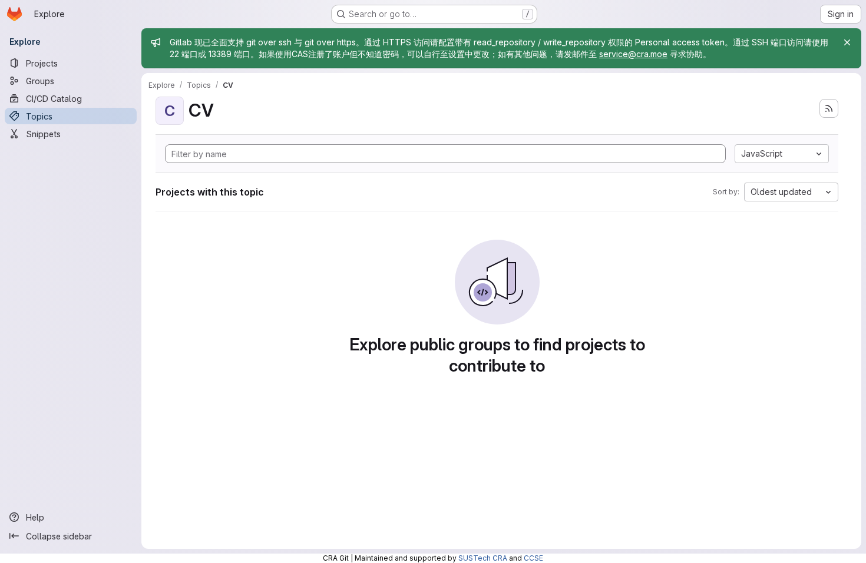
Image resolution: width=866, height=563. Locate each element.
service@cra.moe (633, 54)
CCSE (533, 558)
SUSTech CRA (482, 558)
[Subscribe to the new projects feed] (828, 108)
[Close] (847, 42)
